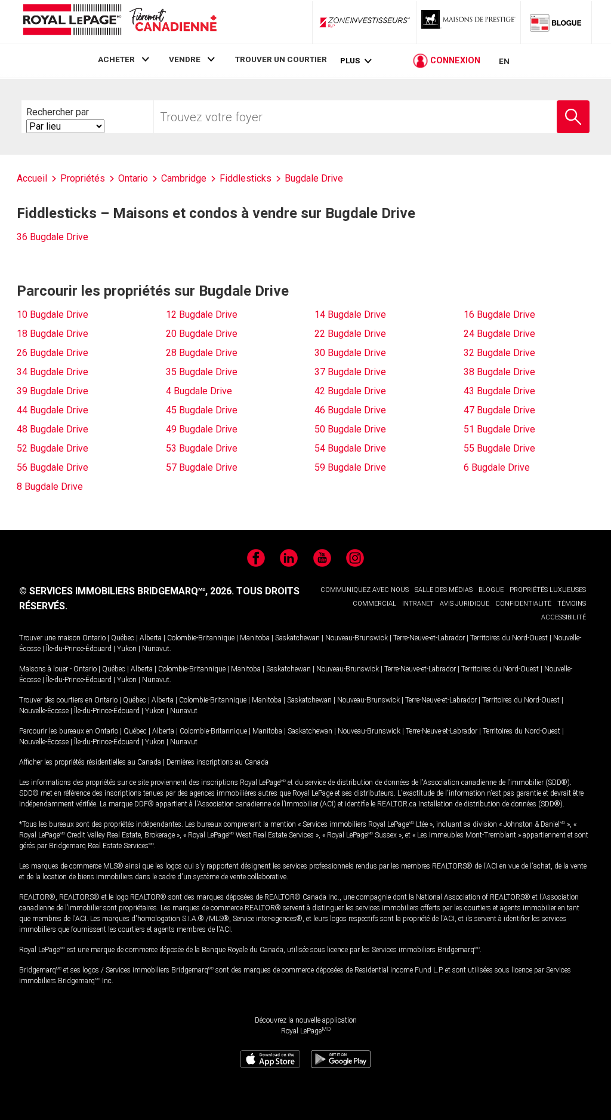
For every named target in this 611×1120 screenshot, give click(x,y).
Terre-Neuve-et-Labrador (429, 638)
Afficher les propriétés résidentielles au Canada (90, 762)
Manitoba (255, 638)
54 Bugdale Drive (350, 448)
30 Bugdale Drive (350, 352)
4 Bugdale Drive (199, 391)
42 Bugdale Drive (350, 391)
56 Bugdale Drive (52, 467)
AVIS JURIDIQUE (464, 603)
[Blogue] (556, 22)
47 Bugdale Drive (499, 410)
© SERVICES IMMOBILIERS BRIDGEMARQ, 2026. (126, 591)
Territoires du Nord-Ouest (509, 638)
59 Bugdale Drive (350, 467)
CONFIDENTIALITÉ (523, 603)
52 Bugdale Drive (52, 448)
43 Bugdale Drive (499, 391)
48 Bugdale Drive (52, 429)
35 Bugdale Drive (201, 372)
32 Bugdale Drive (499, 352)
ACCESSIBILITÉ (563, 617)
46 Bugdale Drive (350, 410)
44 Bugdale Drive (52, 410)
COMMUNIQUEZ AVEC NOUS (364, 590)
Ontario (94, 638)
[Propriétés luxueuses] (469, 22)
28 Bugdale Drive (201, 352)
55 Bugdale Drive (499, 448)
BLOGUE (491, 590)
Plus (350, 60)
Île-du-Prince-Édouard (79, 649)
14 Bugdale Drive (350, 314)
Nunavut (155, 649)
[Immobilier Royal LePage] (119, 22)
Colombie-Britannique (200, 638)
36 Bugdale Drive (52, 237)
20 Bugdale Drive (201, 333)
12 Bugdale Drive (201, 314)
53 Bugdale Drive (201, 448)
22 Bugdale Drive (350, 333)
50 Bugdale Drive (350, 429)
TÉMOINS (571, 603)
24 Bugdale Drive (499, 333)
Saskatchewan (297, 638)
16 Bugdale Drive (499, 314)
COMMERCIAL (374, 603)
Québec (122, 638)
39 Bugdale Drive (52, 391)
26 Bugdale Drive (52, 352)
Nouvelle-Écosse (44, 711)
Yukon (127, 649)
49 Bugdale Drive (201, 429)
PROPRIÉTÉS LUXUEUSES (548, 590)
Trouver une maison (50, 638)
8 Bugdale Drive (50, 486)
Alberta (151, 638)
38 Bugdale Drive (499, 372)
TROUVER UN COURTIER (281, 59)
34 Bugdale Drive (52, 372)
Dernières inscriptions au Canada (217, 762)
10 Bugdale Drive (52, 314)
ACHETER (116, 59)
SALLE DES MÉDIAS (444, 590)
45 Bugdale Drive (201, 410)
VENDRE (184, 59)
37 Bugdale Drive (350, 372)
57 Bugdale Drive (201, 467)
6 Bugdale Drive (497, 467)
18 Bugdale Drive (52, 333)
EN (504, 61)
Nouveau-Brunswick (356, 638)
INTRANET (418, 603)
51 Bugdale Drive (499, 429)
